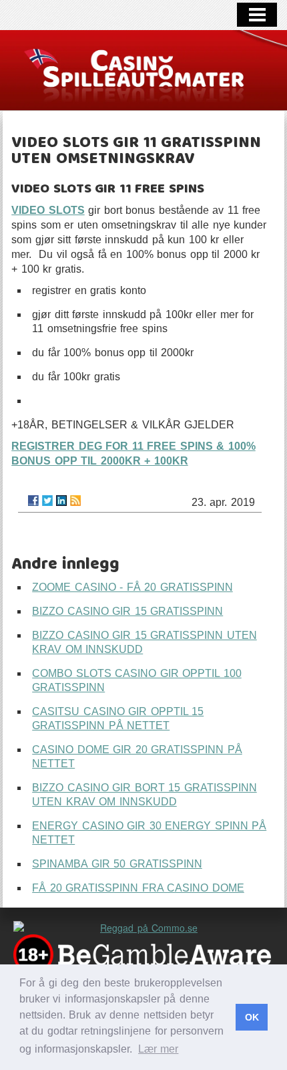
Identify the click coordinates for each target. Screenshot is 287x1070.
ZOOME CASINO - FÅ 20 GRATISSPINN (132, 587)
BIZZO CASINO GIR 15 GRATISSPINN (127, 611)
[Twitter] (47, 500)
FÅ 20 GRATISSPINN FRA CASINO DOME (138, 888)
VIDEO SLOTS (48, 210)
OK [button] (252, 1017)
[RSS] (75, 500)
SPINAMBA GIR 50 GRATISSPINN (117, 864)
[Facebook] (33, 500)
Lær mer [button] (158, 1049)
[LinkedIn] (61, 500)
